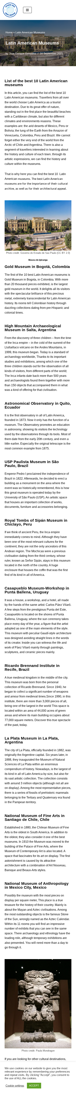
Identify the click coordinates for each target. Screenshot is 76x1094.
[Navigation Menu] (27, 10)
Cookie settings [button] (15, 1085)
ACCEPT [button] (34, 1085)
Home (9, 32)
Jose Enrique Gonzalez (22, 53)
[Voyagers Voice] (10, 10)
